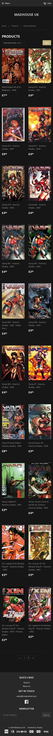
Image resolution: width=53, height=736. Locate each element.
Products (15, 26)
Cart (49, 3)
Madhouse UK (26, 14)
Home (4, 26)
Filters (46, 43)
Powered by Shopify (35, 727)
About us (26, 686)
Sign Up (46, 715)
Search (27, 682)
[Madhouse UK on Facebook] (26, 702)
